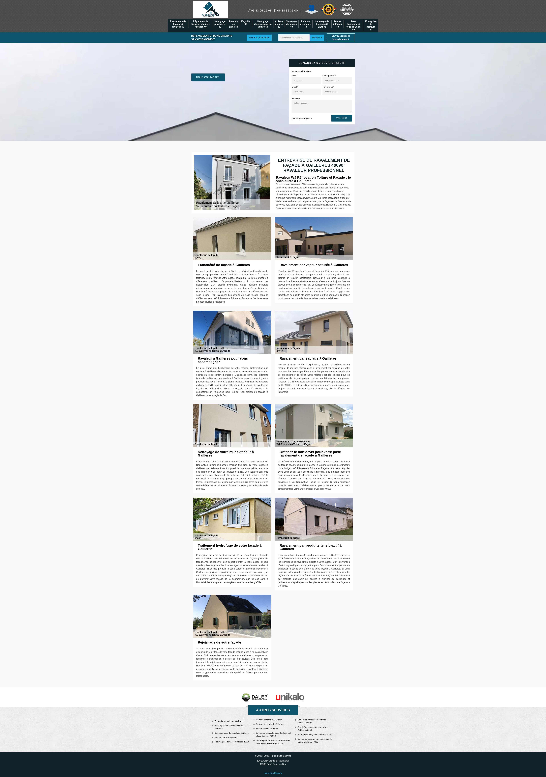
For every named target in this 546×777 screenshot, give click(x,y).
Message (296, 98)
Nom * (294, 75)
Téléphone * (328, 87)
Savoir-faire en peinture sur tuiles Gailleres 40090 (312, 728)
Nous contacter (208, 77)
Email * (295, 87)
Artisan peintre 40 (279, 24)
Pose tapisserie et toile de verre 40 (353, 25)
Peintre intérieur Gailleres (226, 737)
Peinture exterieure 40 (305, 24)
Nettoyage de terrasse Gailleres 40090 (232, 742)
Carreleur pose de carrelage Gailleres (232, 733)
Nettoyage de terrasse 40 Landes (322, 24)
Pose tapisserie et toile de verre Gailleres (229, 727)
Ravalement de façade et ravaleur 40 (178, 24)
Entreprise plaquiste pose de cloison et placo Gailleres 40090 (273, 734)
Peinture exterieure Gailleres (269, 720)
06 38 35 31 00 (287, 10)
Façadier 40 (246, 22)
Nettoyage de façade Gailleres (269, 724)
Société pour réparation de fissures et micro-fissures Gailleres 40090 (273, 741)
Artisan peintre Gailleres (267, 728)
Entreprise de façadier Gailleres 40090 (315, 734)
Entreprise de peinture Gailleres (229, 721)
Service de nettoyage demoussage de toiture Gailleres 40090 (315, 740)
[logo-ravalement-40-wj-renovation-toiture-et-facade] (210, 9)
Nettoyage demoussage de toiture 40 (263, 24)
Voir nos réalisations (259, 37)
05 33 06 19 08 (261, 10)
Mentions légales (273, 773)
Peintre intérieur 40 (337, 24)
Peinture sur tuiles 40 (233, 24)
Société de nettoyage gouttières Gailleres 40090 (312, 721)
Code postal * (329, 75)
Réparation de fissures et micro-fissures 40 (200, 24)
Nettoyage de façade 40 (291, 24)
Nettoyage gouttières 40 (220, 24)
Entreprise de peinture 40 (371, 25)
